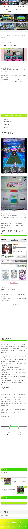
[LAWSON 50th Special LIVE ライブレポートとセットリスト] (21, 18)
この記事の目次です (12, 115)
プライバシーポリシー (7, 524)
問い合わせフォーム (21, 524)
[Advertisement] (14, 98)
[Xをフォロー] (20, 435)
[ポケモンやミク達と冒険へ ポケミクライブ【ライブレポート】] (7, 18)
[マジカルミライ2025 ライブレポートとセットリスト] (21, 26)
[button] (22, 427)
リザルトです (7, 119)
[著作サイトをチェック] (7, 435)
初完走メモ (6, 124)
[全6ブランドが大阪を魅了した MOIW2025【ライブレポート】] (7, 26)
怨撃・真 (9, 42)
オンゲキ (4, 42)
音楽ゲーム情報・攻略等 (6, 39)
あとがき (6, 127)
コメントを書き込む (14, 502)
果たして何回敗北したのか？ (11, 121)
